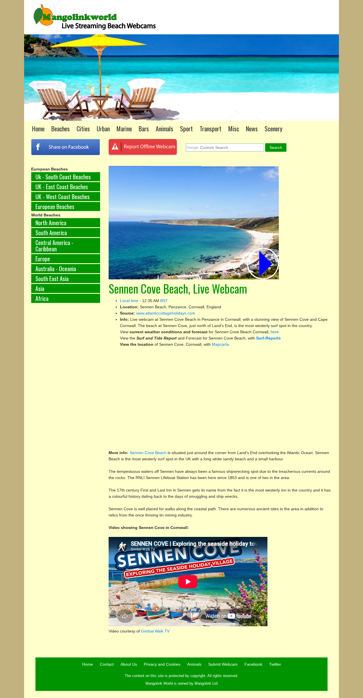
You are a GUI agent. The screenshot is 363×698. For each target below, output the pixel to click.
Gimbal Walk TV (155, 631)
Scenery (273, 128)
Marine (124, 128)
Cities (83, 128)
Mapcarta (220, 344)
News (252, 128)
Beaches (60, 128)
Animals (164, 128)
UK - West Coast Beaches (62, 196)
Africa (41, 298)
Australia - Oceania (55, 268)
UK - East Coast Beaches (61, 186)
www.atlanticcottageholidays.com (165, 313)
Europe (42, 258)
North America (50, 222)
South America (51, 232)
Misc (233, 128)
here (275, 332)
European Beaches (54, 206)
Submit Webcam (223, 664)
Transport (210, 128)
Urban (103, 128)
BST (164, 300)
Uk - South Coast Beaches (63, 176)
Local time (129, 300)
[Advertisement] (65, 401)
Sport (186, 128)
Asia (39, 288)
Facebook (253, 664)
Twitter (275, 664)
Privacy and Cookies (162, 664)
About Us (129, 664)
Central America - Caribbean (54, 245)
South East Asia (52, 278)
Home (38, 128)
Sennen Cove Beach (149, 452)
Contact (107, 664)
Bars (144, 128)
